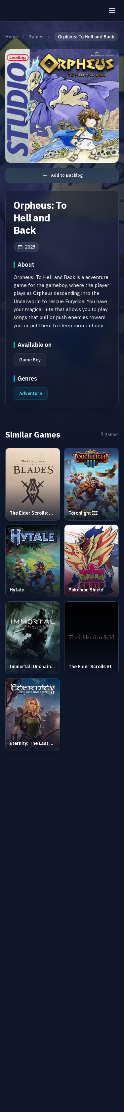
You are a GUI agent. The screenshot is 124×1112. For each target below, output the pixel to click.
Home (11, 37)
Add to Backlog (67, 175)
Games (35, 37)
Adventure (30, 393)
